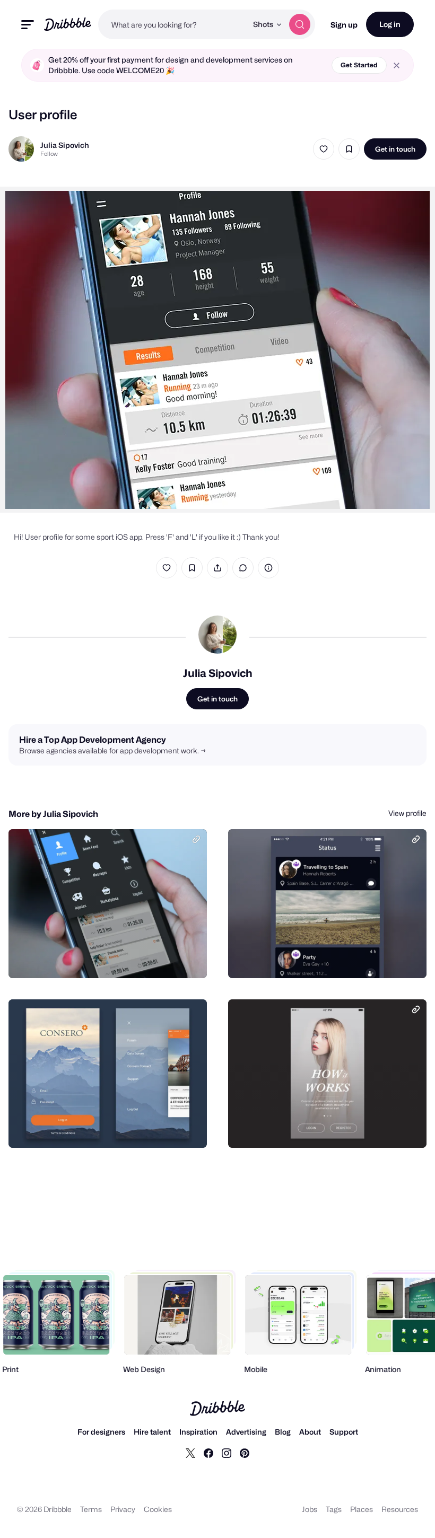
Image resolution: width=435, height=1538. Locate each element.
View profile (407, 813)
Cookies (158, 1509)
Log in (390, 24)
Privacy (122, 1509)
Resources (399, 1509)
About (310, 1431)
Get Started (359, 65)
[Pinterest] (244, 1452)
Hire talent (152, 1431)
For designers (101, 1431)
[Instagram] (226, 1452)
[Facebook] (208, 1452)
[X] (190, 1452)
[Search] (299, 24)
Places (361, 1509)
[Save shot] (349, 149)
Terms (91, 1509)
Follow (49, 153)
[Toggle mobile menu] (27, 24)
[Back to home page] (67, 24)
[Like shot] (323, 149)
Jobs (309, 1509)
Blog (283, 1431)
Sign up (344, 24)
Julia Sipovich (64, 145)
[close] (396, 65)
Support (343, 1431)
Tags (334, 1509)
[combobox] (173, 24)
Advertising (246, 1431)
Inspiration (198, 1431)
